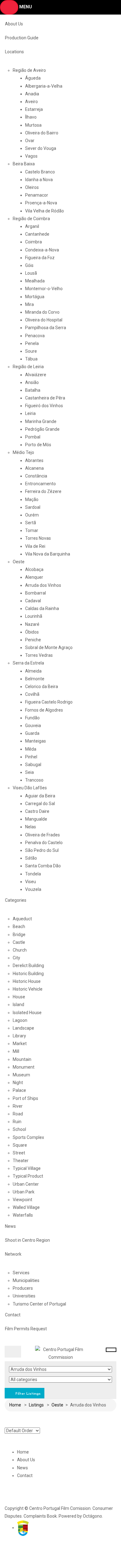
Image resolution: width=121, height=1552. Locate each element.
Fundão (32, 717)
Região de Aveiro (29, 70)
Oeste (19, 561)
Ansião (32, 382)
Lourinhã (33, 616)
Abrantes (34, 460)
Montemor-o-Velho (44, 288)
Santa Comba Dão (43, 865)
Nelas (30, 826)
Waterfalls (23, 1215)
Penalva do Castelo (44, 842)
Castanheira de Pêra (45, 397)
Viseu (30, 881)
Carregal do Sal (40, 803)
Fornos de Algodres (44, 710)
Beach (19, 926)
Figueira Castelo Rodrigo (49, 702)
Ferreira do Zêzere (43, 491)
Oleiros (32, 187)
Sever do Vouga (40, 148)
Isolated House (27, 1012)
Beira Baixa (24, 163)
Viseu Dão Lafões (30, 787)
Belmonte (34, 678)
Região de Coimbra (31, 218)
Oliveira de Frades (42, 834)
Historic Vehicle (28, 989)
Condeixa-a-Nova (42, 249)
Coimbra (33, 241)
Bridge (19, 934)
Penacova (35, 335)
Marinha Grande (40, 421)
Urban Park (23, 1191)
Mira (29, 304)
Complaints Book (40, 1516)
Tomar (31, 530)
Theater (21, 1160)
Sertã (30, 522)
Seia (29, 772)
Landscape (23, 1028)
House (19, 996)
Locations (14, 51)
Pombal (32, 436)
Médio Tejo (23, 452)
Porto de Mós (38, 444)
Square (20, 1145)
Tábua (31, 358)
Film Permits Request (26, 1328)
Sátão (31, 858)
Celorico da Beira (41, 686)
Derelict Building (28, 965)
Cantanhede (37, 234)
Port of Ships (25, 1098)
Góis (29, 265)
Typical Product (28, 1176)
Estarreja (34, 109)
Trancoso (34, 780)
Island (18, 1004)
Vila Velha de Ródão (44, 210)
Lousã (31, 273)
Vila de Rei (35, 546)
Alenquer (34, 577)
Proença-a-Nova (41, 202)
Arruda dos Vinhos (43, 585)
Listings (36, 1404)
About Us (14, 23)
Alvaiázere (35, 374)
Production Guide (21, 37)
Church (20, 950)
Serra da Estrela (28, 662)
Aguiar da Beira (40, 795)
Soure (31, 351)
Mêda (30, 749)
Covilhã (32, 694)
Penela (32, 343)
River (18, 1106)
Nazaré (32, 624)
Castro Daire (37, 811)
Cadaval (33, 600)
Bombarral (35, 593)
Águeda (33, 78)
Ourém (32, 514)
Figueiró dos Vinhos (44, 405)
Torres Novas (38, 538)
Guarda (32, 733)
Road (18, 1113)
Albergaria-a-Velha (43, 86)
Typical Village (27, 1168)
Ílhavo (31, 117)
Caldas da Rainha (42, 608)
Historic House (27, 981)
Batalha (32, 390)
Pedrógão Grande (42, 429)
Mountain (22, 1059)
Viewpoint (22, 1199)
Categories (15, 900)
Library (19, 1035)
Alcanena (34, 468)
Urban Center (26, 1184)
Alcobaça (34, 569)
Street (19, 1152)
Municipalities (26, 1280)
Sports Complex (28, 1137)
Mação (31, 499)
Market (20, 1043)
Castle (19, 942)
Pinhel (31, 756)
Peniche (33, 639)
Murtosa (33, 125)
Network (13, 1254)
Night (18, 1082)
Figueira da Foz (40, 257)
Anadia (32, 93)
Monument (23, 1067)
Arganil (32, 226)
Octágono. (93, 1516)
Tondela (33, 873)
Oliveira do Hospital (43, 319)
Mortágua (34, 296)
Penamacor (36, 195)
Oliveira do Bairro (41, 132)
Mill (16, 1051)
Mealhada (35, 280)
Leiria (30, 413)
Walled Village (26, 1207)
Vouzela (33, 889)
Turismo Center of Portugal (39, 1303)
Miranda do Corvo (42, 312)
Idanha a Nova (39, 179)
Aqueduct (22, 918)
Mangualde (36, 819)
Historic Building (28, 973)
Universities (24, 1295)
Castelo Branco (40, 171)
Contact (12, 1314)
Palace (19, 1090)
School (19, 1129)
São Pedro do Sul (42, 850)
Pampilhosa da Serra (45, 327)
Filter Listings (27, 1393)
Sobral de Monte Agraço (49, 647)
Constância (36, 475)
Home (15, 1404)
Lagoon (20, 1020)
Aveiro (31, 101)
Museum (21, 1074)
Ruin (17, 1121)
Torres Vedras (39, 655)
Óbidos (32, 632)
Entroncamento (40, 483)
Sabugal (33, 764)
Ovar (29, 140)
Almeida (33, 671)
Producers (23, 1288)
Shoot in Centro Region (27, 1240)
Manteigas (35, 741)
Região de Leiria (28, 366)
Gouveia (33, 725)
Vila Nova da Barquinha (47, 553)
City (16, 957)
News (10, 1226)
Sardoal (32, 507)
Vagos (31, 156)
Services (21, 1272)
